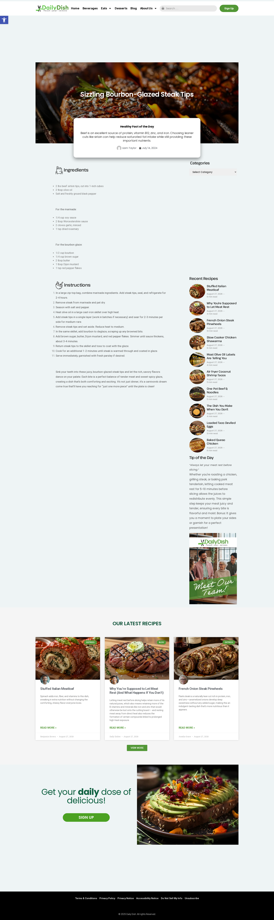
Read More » (48, 727)
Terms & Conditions (86, 898)
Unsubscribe (192, 898)
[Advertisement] (137, 39)
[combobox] (188, 8)
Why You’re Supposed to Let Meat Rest (221, 305)
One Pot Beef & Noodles (217, 390)
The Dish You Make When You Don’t (219, 407)
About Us (146, 8)
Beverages (90, 8)
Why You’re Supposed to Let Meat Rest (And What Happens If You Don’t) (137, 691)
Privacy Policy (107, 898)
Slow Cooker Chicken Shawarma (221, 339)
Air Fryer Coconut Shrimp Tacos (219, 373)
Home (75, 8)
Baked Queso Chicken (216, 441)
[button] (4, 20)
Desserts (121, 8)
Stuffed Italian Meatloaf (216, 288)
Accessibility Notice (147, 898)
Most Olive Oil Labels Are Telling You (221, 356)
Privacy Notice (125, 898)
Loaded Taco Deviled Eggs (221, 424)
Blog (133, 8)
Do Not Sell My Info (171, 898)
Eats (104, 8)
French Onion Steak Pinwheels (220, 322)
